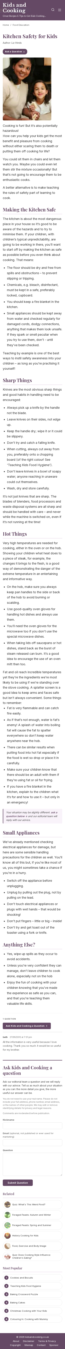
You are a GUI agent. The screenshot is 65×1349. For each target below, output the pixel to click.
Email (28, 1135)
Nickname (8, 1119)
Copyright (15, 1345)
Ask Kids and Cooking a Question (25, 1025)
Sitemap (28, 1345)
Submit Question (18, 1182)
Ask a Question (13, 51)
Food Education (21, 24)
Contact (41, 1345)
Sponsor (53, 1345)
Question (8, 1150)
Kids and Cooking (15, 8)
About (16, 1341)
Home (6, 24)
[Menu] (59, 10)
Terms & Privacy (47, 1341)
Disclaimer (28, 1341)
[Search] (52, 10)
